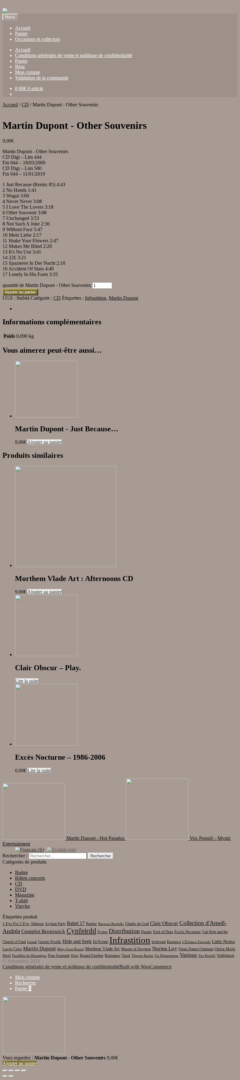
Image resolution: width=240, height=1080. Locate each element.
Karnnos (174, 941)
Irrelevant (159, 942)
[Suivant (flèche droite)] (11, 1076)
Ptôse (74, 955)
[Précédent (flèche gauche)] (5, 1076)
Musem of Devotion (136, 949)
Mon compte (27, 72)
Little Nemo (223, 941)
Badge (21, 872)
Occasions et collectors (37, 39)
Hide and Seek (77, 941)
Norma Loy (164, 949)
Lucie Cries (12, 949)
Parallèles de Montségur (29, 955)
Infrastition (95, 298)
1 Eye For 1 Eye (15, 923)
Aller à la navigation (22, 5)
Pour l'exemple (59, 955)
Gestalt (32, 942)
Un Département (166, 955)
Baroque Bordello (111, 924)
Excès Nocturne (187, 931)
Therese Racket (142, 955)
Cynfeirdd (81, 931)
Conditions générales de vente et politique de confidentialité (73, 55)
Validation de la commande (41, 77)
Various (188, 955)
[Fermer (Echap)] (23, 1071)
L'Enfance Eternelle (196, 942)
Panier (21, 33)
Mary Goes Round (70, 949)
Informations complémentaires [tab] (44, 308)
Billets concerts (30, 878)
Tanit (126, 955)
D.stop (103, 932)
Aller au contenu (59, 5)
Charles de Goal (137, 924)
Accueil (22, 28)
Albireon (37, 924)
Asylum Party (55, 924)
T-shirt (21, 900)
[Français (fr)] (29, 849)
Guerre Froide (49, 941)
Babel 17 (76, 923)
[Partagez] (17, 1071)
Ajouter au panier (20, 292)
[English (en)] (61, 849)
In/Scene (100, 941)
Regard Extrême (91, 955)
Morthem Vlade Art (102, 948)
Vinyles (22, 906)
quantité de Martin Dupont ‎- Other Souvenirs (46, 285)
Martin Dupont (123, 298)
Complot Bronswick (43, 931)
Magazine (24, 895)
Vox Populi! (207, 955)
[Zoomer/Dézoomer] (5, 1071)
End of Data (163, 931)
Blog (20, 66)
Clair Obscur (164, 923)
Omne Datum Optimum (195, 949)
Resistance (112, 955)
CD (25, 104)
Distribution (124, 930)
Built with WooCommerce (146, 966)
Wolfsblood (225, 955)
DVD (20, 889)
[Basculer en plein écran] (11, 1071)
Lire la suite (26, 681)
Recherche (25, 983)
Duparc (146, 932)
